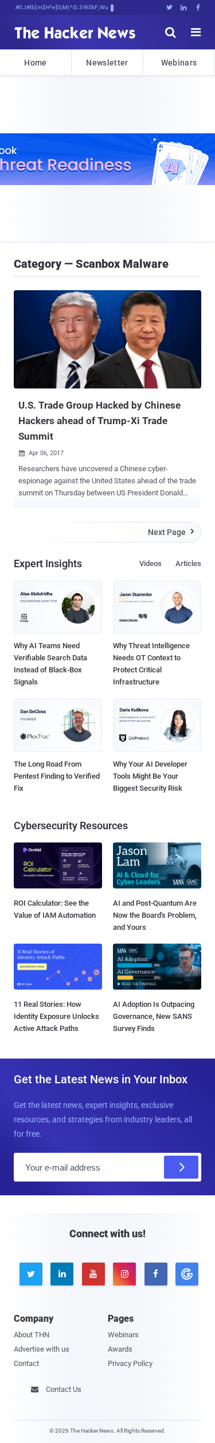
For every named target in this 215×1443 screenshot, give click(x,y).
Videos (150, 563)
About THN (31, 1334)
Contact (26, 1363)
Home (35, 62)
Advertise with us (41, 1349)
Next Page (171, 532)
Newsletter (107, 62)
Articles (188, 563)
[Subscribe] (181, 1167)
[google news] (185, 1274)
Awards (120, 1349)
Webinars (179, 62)
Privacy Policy (130, 1363)
